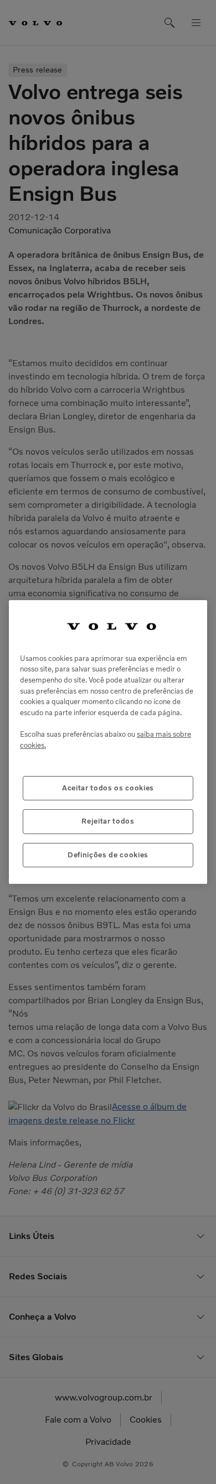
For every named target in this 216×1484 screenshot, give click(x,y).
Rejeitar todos (107, 821)
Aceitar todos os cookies (108, 788)
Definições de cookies (108, 855)
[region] (108, 742)
